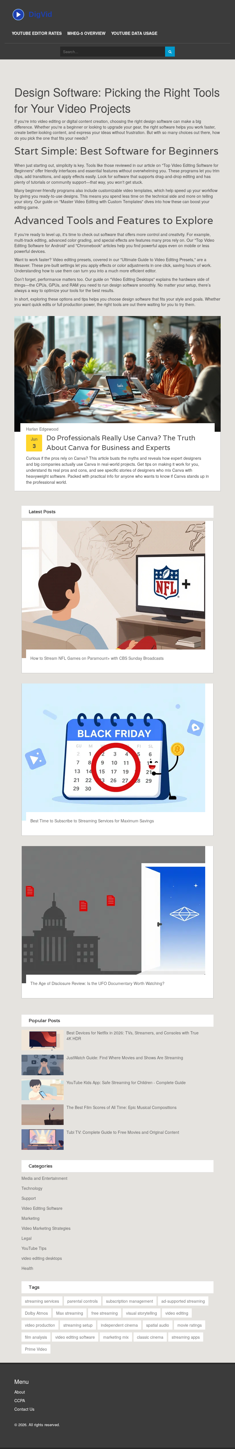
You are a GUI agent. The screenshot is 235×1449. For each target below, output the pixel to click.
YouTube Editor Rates (37, 33)
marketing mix (116, 1337)
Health (27, 1268)
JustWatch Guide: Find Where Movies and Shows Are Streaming (124, 1057)
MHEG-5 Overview (86, 33)
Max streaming (69, 1313)
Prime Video (36, 1349)
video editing (176, 1313)
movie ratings (189, 1325)
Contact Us (24, 1409)
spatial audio (157, 1325)
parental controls (82, 1301)
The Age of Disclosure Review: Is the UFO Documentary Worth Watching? (97, 983)
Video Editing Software (41, 1208)
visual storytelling (141, 1313)
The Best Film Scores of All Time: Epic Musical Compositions (121, 1107)
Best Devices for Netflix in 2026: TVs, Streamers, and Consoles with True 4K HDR (132, 1035)
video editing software (75, 1337)
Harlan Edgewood (42, 429)
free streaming (104, 1313)
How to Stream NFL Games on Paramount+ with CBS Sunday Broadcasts (97, 658)
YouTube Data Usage (134, 33)
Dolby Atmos (36, 1313)
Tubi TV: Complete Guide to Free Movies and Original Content (122, 1132)
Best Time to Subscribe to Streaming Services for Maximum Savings (92, 821)
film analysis (36, 1337)
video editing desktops (41, 1258)
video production (40, 1325)
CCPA (19, 1400)
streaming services (42, 1301)
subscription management (129, 1301)
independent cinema (119, 1325)
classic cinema (150, 1337)
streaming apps (186, 1337)
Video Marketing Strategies (45, 1228)
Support (28, 1198)
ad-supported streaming (183, 1301)
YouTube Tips (33, 1248)
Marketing (30, 1218)
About (19, 1392)
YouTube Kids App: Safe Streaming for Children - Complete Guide (126, 1082)
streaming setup (78, 1325)
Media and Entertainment (44, 1178)
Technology (31, 1188)
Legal (26, 1238)
